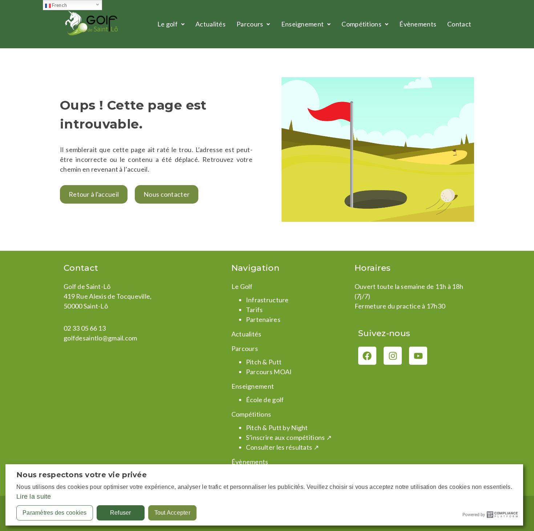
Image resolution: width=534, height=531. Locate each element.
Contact (459, 24)
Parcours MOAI (269, 372)
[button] (171, 24)
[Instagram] (393, 356)
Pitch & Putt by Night (277, 428)
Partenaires (263, 319)
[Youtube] (418, 356)
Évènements (417, 24)
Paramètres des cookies (55, 513)
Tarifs (254, 310)
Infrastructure (267, 300)
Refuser (120, 513)
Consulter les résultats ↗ (282, 447)
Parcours (249, 24)
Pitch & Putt (264, 362)
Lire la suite (33, 496)
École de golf (265, 400)
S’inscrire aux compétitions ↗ (289, 437)
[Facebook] (367, 356)
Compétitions (361, 24)
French (59, 5)
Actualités (210, 24)
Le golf (167, 24)
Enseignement (302, 24)
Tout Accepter (172, 513)
